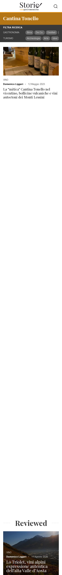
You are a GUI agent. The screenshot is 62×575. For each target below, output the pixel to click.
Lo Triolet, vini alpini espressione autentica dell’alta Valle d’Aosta (27, 566)
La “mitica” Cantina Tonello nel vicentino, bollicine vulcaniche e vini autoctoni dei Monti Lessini (30, 93)
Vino (5, 79)
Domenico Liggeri (13, 84)
